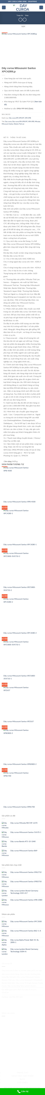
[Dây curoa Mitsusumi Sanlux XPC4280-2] (17, 614)
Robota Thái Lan (19, 124)
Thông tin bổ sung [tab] (18, 137)
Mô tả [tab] (5, 137)
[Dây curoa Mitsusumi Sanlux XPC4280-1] (17, 526)
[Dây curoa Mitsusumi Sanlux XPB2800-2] (17, 746)
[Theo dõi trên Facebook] (4, 1001)
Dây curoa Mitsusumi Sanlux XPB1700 (19, 807)
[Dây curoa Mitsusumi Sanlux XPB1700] (17, 788)
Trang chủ (20, 15)
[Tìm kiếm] (41, 7)
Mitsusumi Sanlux (7, 124)
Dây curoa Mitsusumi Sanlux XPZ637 (18, 721)
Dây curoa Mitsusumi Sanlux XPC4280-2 (20, 633)
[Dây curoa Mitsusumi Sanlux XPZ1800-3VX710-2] (17, 569)
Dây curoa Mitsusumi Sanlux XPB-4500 (19, 502)
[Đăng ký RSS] (19, 1001)
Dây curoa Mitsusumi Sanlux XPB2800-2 (19, 764)
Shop (26, 15)
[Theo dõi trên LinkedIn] (24, 1001)
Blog (22, 1079)
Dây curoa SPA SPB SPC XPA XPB (20, 118)
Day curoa (8, 121)
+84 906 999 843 (15, 997)
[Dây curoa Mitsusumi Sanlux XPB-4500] (17, 483)
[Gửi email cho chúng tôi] (9, 1001)
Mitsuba (37, 121)
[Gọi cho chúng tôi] (14, 1001)
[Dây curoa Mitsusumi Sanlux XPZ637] (17, 703)
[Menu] (4, 7)
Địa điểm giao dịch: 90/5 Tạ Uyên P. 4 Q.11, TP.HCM (19, 991)
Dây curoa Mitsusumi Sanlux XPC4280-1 (20, 544)
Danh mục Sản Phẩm (23, 1076)
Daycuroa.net (7, 970)
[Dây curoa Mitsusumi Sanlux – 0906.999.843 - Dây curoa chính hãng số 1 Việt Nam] (22, 7)
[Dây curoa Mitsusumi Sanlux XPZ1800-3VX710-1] (17, 657)
